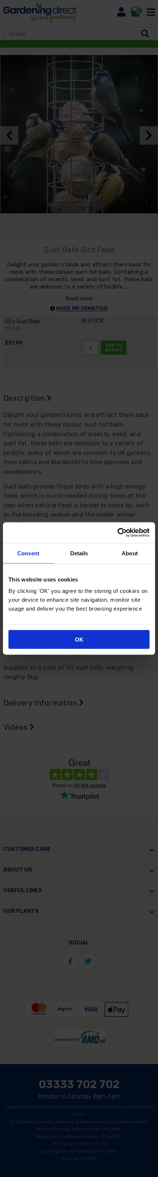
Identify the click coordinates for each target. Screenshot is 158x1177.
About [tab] (130, 553)
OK (79, 639)
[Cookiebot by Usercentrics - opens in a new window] (117, 533)
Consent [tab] (28, 553)
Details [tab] (79, 553)
